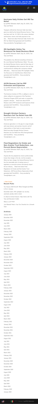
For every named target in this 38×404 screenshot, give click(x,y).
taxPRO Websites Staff (13, 23)
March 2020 (7, 386)
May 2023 (6, 279)
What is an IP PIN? (9, 201)
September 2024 (8, 237)
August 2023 (7, 271)
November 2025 (8, 220)
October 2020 (7, 366)
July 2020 (6, 375)
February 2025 (8, 231)
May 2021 (6, 347)
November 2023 (8, 262)
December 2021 (8, 327)
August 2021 (7, 338)
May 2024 (6, 248)
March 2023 (7, 285)
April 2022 (6, 316)
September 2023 (8, 268)
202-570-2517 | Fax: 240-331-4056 (19, 2)
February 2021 (8, 355)
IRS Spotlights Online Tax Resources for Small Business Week (19, 50)
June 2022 (7, 310)
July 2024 (6, 243)
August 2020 (7, 372)
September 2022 (8, 302)
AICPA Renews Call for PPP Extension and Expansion (15, 84)
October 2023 (7, 265)
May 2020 (6, 380)
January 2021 (7, 358)
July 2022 (6, 307)
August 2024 (7, 240)
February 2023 (8, 288)
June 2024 (7, 245)
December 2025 (8, 217)
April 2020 (6, 383)
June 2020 (7, 378)
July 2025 (6, 223)
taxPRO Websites (29, 401)
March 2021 (7, 352)
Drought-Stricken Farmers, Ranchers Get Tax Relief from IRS (18, 114)
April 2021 (6, 349)
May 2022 (6, 313)
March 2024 (7, 251)
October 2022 (7, 299)
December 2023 (8, 259)
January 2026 (7, 214)
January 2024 (7, 257)
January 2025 (7, 234)
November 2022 (8, 296)
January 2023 (7, 290)
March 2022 (7, 319)
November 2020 (8, 364)
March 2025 (7, 229)
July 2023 (6, 274)
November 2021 (8, 330)
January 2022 (7, 324)
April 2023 (6, 282)
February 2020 (8, 389)
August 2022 (7, 305)
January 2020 (7, 392)
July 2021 (6, 341)
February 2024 (8, 254)
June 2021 (7, 344)
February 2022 (8, 321)
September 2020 (8, 369)
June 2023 (7, 276)
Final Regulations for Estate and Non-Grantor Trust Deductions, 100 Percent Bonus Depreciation (18, 145)
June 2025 (7, 226)
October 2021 (7, 333)
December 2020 (8, 361)
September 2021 (8, 335)
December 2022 (8, 293)
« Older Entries (8, 181)
